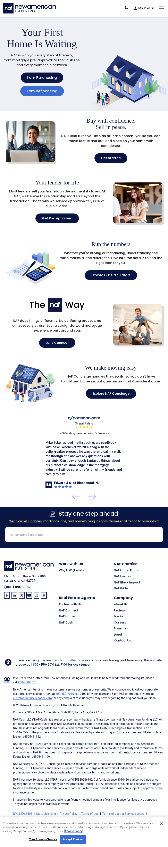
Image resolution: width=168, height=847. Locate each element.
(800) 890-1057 (17, 587)
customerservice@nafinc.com (32, 698)
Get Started (111, 158)
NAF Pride (121, 588)
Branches (121, 628)
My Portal (145, 8)
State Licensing (46, 813)
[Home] (29, 8)
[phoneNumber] (126, 8)
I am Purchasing (42, 77)
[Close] (161, 823)
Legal (118, 635)
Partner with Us (70, 604)
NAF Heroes (122, 576)
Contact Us (122, 641)
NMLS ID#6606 (22, 813)
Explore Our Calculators (111, 275)
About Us (121, 604)
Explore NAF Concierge (110, 393)
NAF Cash (66, 623)
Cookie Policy (73, 831)
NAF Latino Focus (126, 570)
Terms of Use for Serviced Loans (123, 813)
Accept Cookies (73, 839)
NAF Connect (68, 610)
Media (118, 616)
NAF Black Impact (127, 582)
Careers (120, 623)
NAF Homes (67, 616)
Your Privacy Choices (43, 839)
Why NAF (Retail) (71, 570)
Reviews (120, 610)
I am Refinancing (42, 91)
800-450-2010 (43, 665)
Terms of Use (90, 813)
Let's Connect (57, 342)
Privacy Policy (68, 813)
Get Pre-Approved (57, 218)
